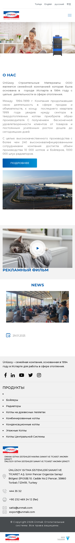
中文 (69, 4)
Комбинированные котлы (23, 418)
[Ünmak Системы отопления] (11, 15)
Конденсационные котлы (23, 424)
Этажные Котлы (16, 430)
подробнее (19, 163)
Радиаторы (13, 406)
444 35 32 (15, 491)
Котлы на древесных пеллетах (26, 412)
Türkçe (38, 4)
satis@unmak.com (20, 507)
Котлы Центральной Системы (25, 436)
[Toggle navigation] (70, 15)
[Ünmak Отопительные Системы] (12, 537)
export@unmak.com (22, 512)
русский (59, 4)
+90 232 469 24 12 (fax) (23, 499)
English (48, 4)
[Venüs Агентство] (63, 538)
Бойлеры (12, 400)
